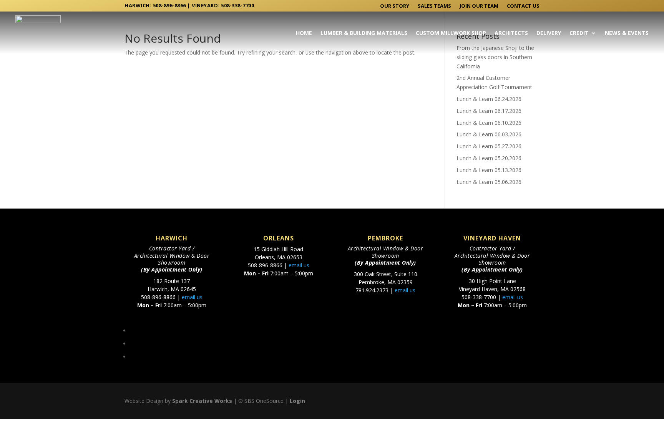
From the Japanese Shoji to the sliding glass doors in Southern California (495, 57)
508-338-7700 (237, 5)
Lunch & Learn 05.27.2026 (488, 146)
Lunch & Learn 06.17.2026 (488, 110)
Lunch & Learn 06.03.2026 (488, 134)
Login (297, 400)
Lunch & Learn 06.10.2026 (488, 122)
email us (192, 297)
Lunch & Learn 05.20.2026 (488, 158)
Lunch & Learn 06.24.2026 (488, 99)
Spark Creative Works (202, 400)
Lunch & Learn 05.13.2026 (488, 170)
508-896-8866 (169, 5)
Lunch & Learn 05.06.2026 (488, 182)
